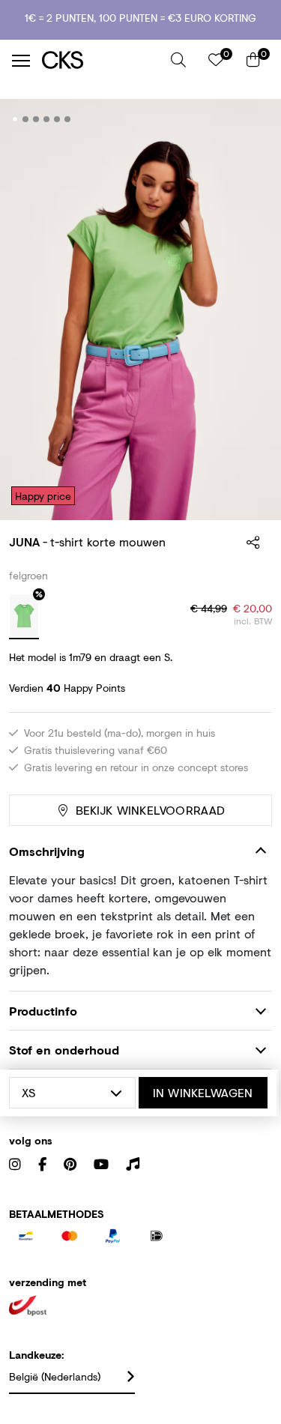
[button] (178, 60)
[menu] (21, 61)
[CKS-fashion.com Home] (101, 60)
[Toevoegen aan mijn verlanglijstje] (249, 120)
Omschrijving (47, 851)
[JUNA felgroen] (24, 616)
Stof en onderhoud (64, 1049)
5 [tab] (57, 119)
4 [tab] (46, 119)
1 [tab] (15, 119)
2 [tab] (25, 119)
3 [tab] (36, 119)
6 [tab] (67, 119)
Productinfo (43, 1010)
